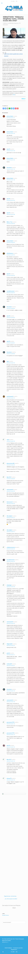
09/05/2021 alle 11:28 (11, 179)
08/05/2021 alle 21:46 (11, 747)
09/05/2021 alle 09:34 (11, 254)
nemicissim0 (10, 489)
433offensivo (10, 253)
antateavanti (10, 396)
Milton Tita (9, 222)
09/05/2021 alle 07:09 (11, 441)
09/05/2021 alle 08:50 (11, 317)
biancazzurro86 (10, 463)
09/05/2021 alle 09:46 (11, 223)
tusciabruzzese (10, 291)
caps (8, 439)
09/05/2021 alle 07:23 (11, 398)
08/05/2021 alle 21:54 (11, 723)
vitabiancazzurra (11, 547)
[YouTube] (15, 1)
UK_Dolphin (9, 516)
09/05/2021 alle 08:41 (11, 342)
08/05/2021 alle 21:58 (11, 701)
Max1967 (9, 477)
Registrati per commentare (10, 896)
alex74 (8, 149)
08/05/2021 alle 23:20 (11, 503)
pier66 (8, 653)
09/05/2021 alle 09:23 (11, 292)
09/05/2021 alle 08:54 (11, 308)
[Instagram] (16, 1)
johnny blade (10, 116)
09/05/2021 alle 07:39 (11, 362)
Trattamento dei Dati (17, 948)
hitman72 (9, 778)
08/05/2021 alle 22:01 (11, 665)
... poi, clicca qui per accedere (10, 898)
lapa (8, 361)
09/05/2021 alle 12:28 (11, 150)
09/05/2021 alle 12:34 (11, 133)
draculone (9, 167)
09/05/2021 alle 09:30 (11, 275)
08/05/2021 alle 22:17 (11, 654)
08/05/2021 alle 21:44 (11, 761)
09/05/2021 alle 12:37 (11, 117)
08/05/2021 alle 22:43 (11, 561)
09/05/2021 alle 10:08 (11, 214)
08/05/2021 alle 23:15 (11, 517)
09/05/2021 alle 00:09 (11, 478)
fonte (14, 94)
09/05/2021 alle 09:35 (11, 242)
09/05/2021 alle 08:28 (11, 353)
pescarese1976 (10, 722)
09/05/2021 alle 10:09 (11, 200)
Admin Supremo (14, 23)
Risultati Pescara (5, 915)
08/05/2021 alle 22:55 (11, 548)
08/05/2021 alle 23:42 (11, 491)
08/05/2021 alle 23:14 (11, 531)
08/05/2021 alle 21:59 (11, 690)
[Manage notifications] (3, 952)
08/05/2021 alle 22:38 (11, 586)
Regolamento (14, 949)
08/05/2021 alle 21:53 (11, 734)
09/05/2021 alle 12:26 (11, 159)
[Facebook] (11, 1)
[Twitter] (13, 1)
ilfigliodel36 (9, 644)
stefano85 (9, 664)
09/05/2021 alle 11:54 (11, 169)
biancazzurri (10, 502)
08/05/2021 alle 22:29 (11, 623)
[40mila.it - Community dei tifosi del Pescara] (14, 8)
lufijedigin (9, 585)
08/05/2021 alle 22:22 (11, 645)
